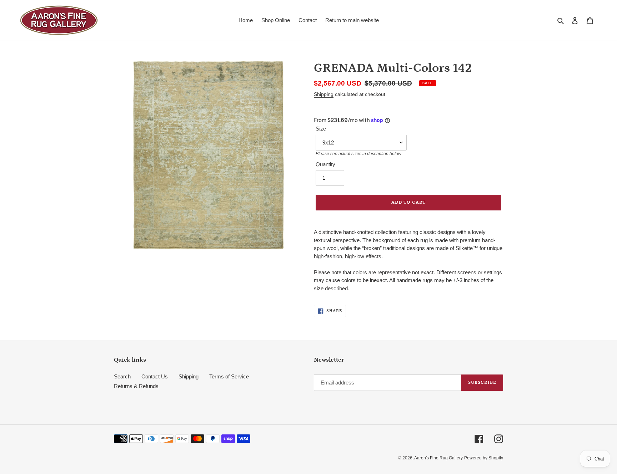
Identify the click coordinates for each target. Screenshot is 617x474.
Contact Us (154, 376)
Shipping (323, 94)
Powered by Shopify (483, 457)
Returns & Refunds (136, 386)
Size (321, 129)
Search (122, 376)
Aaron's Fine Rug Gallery (438, 457)
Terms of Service (229, 376)
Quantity (325, 164)
